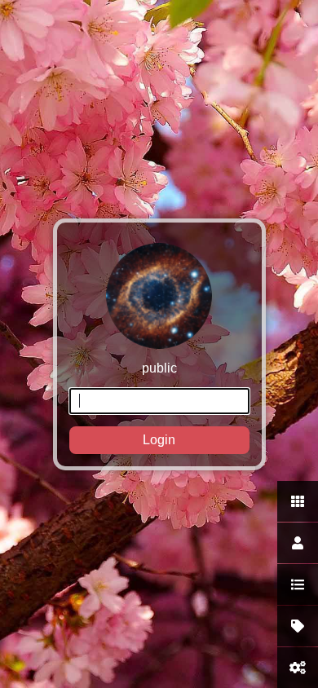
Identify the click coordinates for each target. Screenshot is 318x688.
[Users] (297, 543)
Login (159, 440)
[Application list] (297, 584)
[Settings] (297, 667)
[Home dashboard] (297, 501)
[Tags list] (297, 626)
